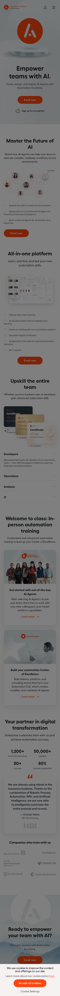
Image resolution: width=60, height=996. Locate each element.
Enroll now (30, 99)
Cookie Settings (30, 991)
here (52, 975)
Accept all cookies (30, 983)
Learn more (28, 616)
